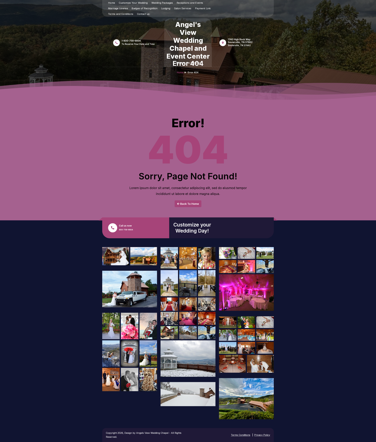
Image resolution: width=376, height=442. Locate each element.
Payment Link (203, 8)
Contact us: (143, 13)
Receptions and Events (190, 2)
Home (111, 2)
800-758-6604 (126, 230)
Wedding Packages (162, 2)
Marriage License (118, 8)
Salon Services (182, 8)
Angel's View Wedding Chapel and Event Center (188, 40)
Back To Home (189, 203)
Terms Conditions (240, 434)
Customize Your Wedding (133, 2)
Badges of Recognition (144, 8)
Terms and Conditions (120, 13)
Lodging (165, 8)
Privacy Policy (262, 434)
